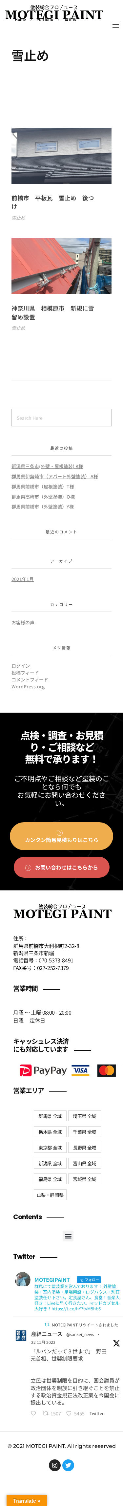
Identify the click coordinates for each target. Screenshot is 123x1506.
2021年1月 (22, 579)
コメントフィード (29, 679)
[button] (68, 1236)
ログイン (20, 665)
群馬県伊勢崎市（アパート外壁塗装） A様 (54, 476)
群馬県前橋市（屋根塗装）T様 (42, 486)
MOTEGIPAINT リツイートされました (85, 1324)
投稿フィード (25, 672)
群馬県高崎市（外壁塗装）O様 (43, 496)
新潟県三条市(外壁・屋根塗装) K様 (47, 466)
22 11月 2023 (43, 1342)
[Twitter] (68, 1465)
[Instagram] (55, 1465)
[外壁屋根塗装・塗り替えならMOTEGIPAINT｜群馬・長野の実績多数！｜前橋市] (54, 14)
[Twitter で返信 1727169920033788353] (35, 1413)
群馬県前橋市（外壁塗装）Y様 (42, 506)
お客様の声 (22, 622)
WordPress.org (28, 686)
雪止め (18, 217)
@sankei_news (80, 1334)
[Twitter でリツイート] (47, 1324)
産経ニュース (46, 1334)
